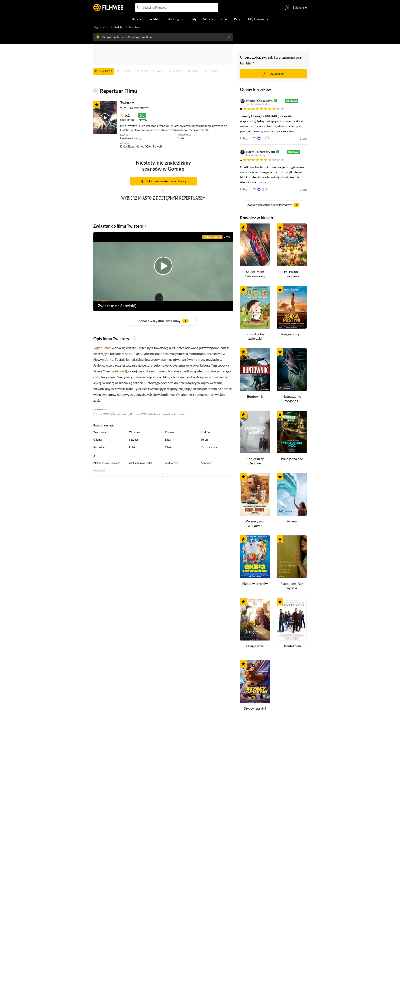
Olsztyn (169, 447)
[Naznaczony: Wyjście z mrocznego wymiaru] (292, 369)
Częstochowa (209, 447)
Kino (105, 27)
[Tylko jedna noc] (292, 432)
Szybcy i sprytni (255, 708)
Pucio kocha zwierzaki (255, 336)
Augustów (99, 470)
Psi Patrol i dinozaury (291, 274)
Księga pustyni (291, 334)
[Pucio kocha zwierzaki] (255, 307)
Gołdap (119, 27)
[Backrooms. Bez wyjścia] (292, 556)
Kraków (205, 432)
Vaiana (292, 521)
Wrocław (134, 432)
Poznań (169, 432)
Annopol (206, 463)
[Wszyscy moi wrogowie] (255, 494)
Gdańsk (97, 439)
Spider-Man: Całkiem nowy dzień (255, 274)
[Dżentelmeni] (292, 619)
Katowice (99, 447)
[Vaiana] (292, 494)
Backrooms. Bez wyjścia (291, 585)
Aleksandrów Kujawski (106, 463)
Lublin (132, 447)
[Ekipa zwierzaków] (255, 556)
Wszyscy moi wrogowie (255, 523)
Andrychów (172, 463)
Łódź (168, 439)
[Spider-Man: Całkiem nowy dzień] (255, 244)
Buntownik (255, 396)
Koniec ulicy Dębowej (255, 461)
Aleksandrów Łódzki (141, 463)
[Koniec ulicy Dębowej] (255, 432)
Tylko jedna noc (292, 459)
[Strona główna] (95, 27)
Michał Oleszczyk (259, 100)
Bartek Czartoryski (260, 151)
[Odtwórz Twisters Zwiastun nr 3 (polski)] (105, 117)
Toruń (204, 439)
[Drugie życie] (255, 619)
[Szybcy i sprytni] (255, 681)
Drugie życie (255, 646)
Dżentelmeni (291, 646)
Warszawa (99, 432)
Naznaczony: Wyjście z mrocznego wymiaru (291, 398)
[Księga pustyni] (292, 307)
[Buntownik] (255, 369)
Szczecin (134, 439)
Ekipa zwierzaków (255, 583)
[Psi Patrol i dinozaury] (292, 244)
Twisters (127, 102)
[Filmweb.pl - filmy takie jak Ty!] (108, 7)
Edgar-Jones (102, 348)
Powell (121, 371)
